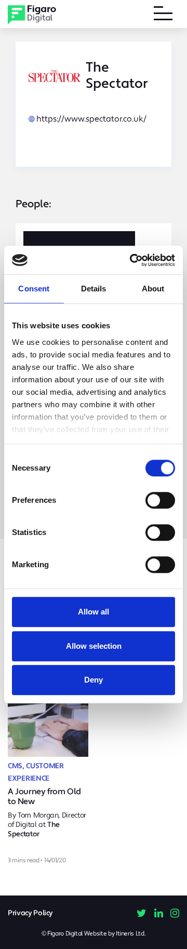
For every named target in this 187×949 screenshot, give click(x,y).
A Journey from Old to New (44, 796)
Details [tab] (93, 288)
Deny (93, 679)
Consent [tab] (33, 288)
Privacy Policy (30, 913)
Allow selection (94, 645)
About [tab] (153, 288)
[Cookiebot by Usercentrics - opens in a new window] (132, 260)
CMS (15, 766)
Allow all (93, 611)
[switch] (160, 500)
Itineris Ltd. (130, 934)
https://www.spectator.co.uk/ (91, 119)
